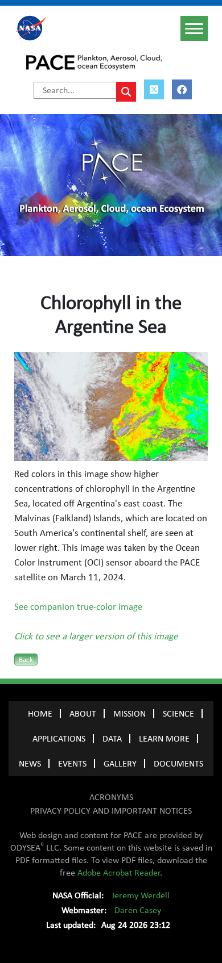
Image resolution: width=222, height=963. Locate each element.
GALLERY (120, 763)
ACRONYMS (111, 797)
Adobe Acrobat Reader (118, 872)
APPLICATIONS (58, 738)
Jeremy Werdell (141, 895)
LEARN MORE (164, 738)
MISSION (129, 713)
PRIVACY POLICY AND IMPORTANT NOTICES (111, 810)
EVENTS (72, 763)
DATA (112, 738)
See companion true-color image (78, 607)
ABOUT (82, 713)
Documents (178, 763)
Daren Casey (137, 910)
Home (40, 713)
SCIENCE (178, 713)
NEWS (30, 763)
